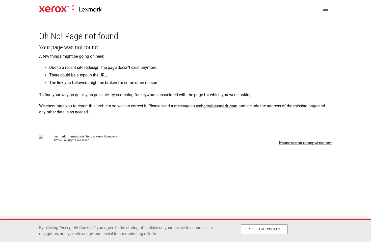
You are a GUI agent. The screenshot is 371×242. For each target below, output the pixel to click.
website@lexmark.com (216, 106)
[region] (185, 230)
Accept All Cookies (264, 229)
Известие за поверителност (305, 142)
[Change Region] (326, 9)
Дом (70, 8)
